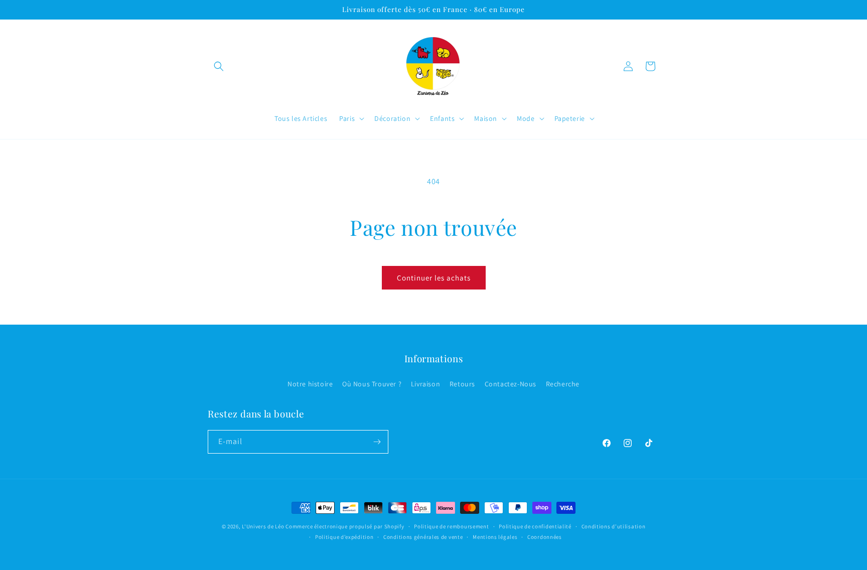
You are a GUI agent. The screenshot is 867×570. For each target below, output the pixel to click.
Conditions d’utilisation (614, 526)
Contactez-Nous (510, 383)
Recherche (563, 383)
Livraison (425, 383)
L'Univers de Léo (263, 526)
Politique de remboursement (451, 526)
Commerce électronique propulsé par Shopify (344, 526)
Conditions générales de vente (423, 536)
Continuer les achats (434, 277)
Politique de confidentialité (535, 526)
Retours (462, 383)
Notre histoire (310, 383)
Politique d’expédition (344, 536)
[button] (219, 66)
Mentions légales (495, 536)
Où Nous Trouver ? (371, 383)
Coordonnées (544, 536)
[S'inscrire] (377, 442)
